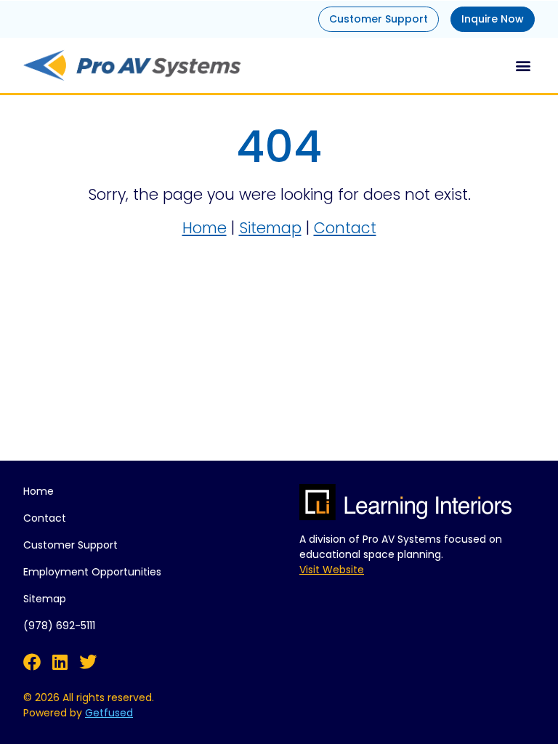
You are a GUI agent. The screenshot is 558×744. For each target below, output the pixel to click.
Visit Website (331, 569)
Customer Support (378, 19)
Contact (345, 227)
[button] (523, 65)
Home (204, 227)
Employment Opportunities (92, 572)
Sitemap (270, 227)
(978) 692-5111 (59, 625)
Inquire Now (492, 19)
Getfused (109, 712)
